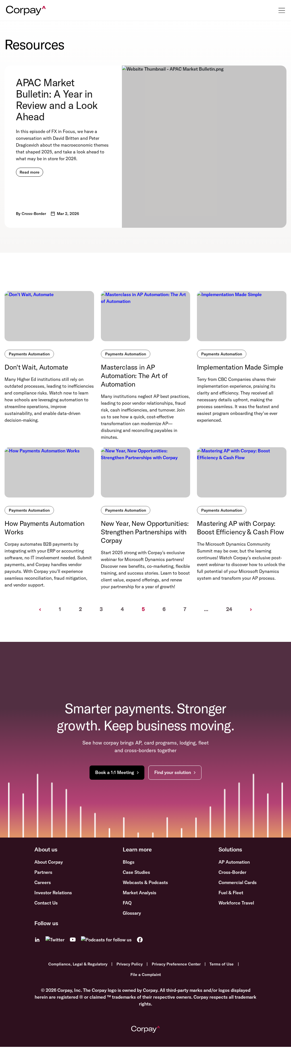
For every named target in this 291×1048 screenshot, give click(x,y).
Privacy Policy (130, 964)
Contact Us (46, 903)
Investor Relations (53, 892)
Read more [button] (30, 172)
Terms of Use (221, 964)
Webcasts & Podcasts (145, 882)
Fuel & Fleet (231, 892)
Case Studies (136, 872)
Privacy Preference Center (176, 964)
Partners (43, 872)
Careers (42, 882)
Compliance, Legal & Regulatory (77, 964)
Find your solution (172, 772)
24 (229, 609)
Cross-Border (232, 872)
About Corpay (48, 862)
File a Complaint (145, 974)
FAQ (127, 903)
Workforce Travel (236, 903)
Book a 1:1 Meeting (114, 772)
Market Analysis (139, 892)
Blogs (128, 862)
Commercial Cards (238, 882)
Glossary (132, 913)
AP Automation (234, 862)
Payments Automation (29, 354)
